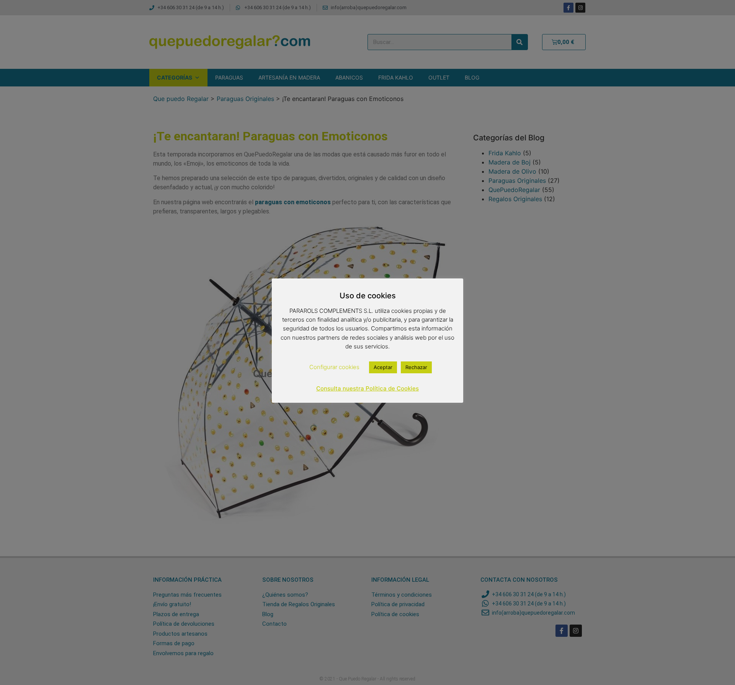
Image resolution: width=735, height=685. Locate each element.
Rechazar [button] (416, 367)
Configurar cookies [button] (334, 367)
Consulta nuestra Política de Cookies (367, 388)
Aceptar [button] (383, 367)
